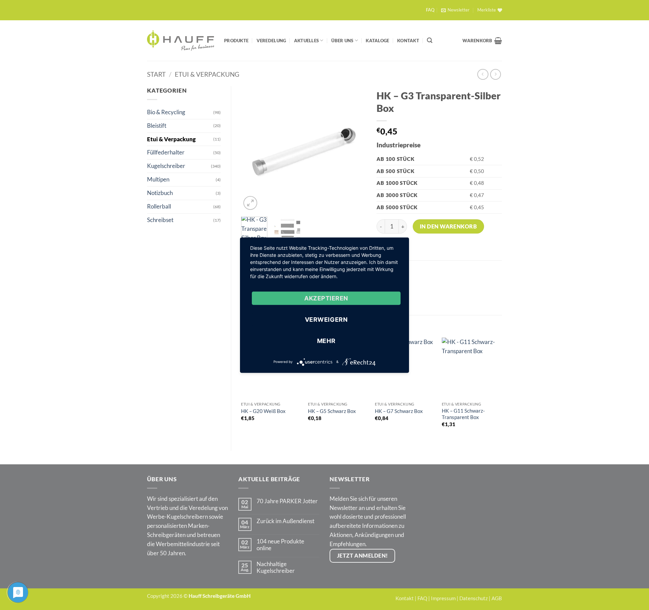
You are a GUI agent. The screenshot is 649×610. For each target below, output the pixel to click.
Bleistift (156, 125)
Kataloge (377, 40)
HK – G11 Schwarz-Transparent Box (463, 414)
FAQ (430, 10)
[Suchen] (429, 40)
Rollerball (159, 206)
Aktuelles (306, 40)
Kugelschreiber (166, 165)
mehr (326, 340)
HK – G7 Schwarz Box (399, 411)
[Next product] (482, 74)
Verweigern (326, 319)
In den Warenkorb (448, 226)
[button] (455, 10)
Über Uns (342, 40)
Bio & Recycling (166, 112)
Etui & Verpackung (207, 74)
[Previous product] (495, 74)
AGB (496, 598)
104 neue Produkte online (280, 545)
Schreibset (160, 219)
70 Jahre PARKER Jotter (287, 501)
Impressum (443, 598)
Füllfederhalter (166, 152)
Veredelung (271, 40)
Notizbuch (160, 192)
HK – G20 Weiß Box (263, 411)
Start (156, 74)
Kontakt (408, 40)
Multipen (158, 179)
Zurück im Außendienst (285, 521)
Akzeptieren (326, 297)
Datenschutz (473, 598)
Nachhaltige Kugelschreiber (276, 567)
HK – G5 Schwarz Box (332, 411)
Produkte (236, 40)
